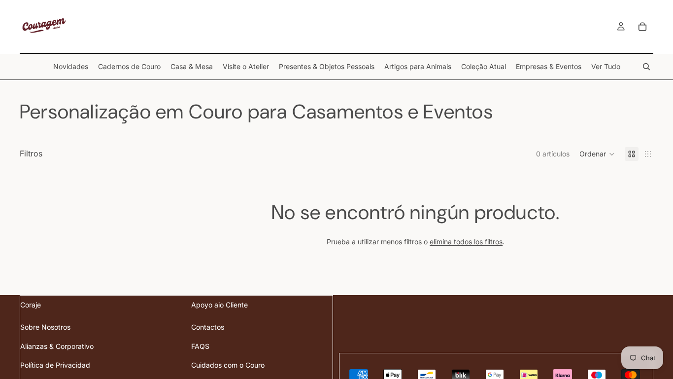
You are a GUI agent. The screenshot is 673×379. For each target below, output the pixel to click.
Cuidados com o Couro (228, 365)
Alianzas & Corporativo (57, 346)
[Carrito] (642, 27)
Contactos (207, 327)
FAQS (200, 346)
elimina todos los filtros (466, 241)
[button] (597, 154)
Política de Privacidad (55, 365)
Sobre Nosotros (45, 327)
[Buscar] (646, 66)
